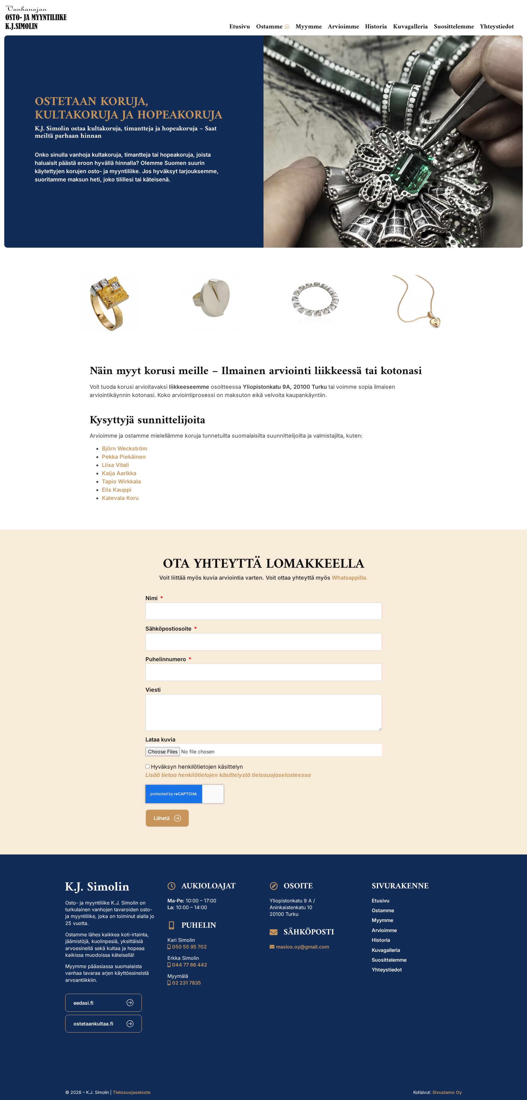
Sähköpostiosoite (169, 629)
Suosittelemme (389, 960)
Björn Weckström (124, 448)
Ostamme (383, 910)
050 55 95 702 (189, 947)
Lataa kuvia (160, 740)
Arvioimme (384, 930)
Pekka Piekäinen (124, 456)
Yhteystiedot (387, 970)
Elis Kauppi (116, 489)
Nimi (152, 598)
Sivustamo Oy (447, 1092)
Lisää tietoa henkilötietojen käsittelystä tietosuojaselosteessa (228, 775)
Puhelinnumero (166, 659)
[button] (272, 27)
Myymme (382, 920)
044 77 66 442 (189, 965)
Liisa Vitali (115, 465)
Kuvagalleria (386, 950)
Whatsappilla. (350, 577)
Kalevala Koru (120, 498)
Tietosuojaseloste (131, 1092)
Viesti (153, 690)
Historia (381, 940)
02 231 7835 (186, 983)
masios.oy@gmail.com (302, 947)
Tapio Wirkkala (121, 481)
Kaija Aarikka (119, 473)
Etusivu (380, 901)
